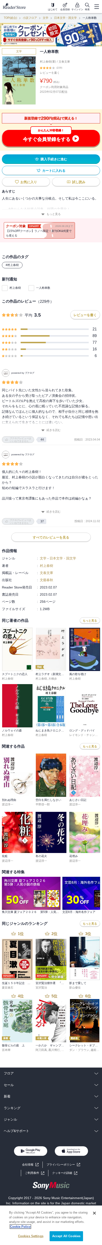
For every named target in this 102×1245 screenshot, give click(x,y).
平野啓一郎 (43, 804)
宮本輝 (6, 1050)
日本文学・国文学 (65, 18)
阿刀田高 (41, 1050)
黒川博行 (54, 1050)
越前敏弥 (96, 1050)
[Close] (94, 1213)
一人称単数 (43, 287)
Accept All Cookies (66, 1236)
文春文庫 (64, 61)
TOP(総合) (10, 18)
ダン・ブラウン (79, 1050)
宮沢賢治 (41, 987)
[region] (51, 1225)
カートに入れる (53, 170)
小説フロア (30, 18)
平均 (28, 315)
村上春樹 (15, 287)
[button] (64, 1173)
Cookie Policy (20, 1226)
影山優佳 (75, 987)
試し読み (78, 182)
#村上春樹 (12, 265)
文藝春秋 (46, 580)
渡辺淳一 (7, 804)
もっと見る (53, 214)
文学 (45, 18)
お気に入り (28, 182)
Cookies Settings (30, 1236)
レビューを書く (50, 72)
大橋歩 (52, 678)
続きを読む (53, 430)
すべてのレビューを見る (51, 537)
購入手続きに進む (54, 159)
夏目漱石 (7, 987)
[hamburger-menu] (96, 6)
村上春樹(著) (48, 61)
